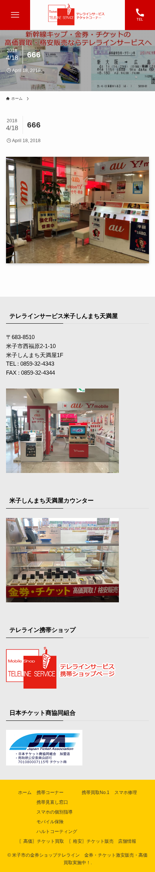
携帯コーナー (50, 792)
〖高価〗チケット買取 (41, 841)
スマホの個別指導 (54, 812)
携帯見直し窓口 (52, 802)
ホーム (25, 792)
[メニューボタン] (15, 15)
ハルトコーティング (56, 831)
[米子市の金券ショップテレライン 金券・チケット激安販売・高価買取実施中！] (77, 15)
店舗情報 (127, 841)
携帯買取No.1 (95, 792)
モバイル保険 (50, 821)
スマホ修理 (125, 792)
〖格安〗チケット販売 (91, 841)
